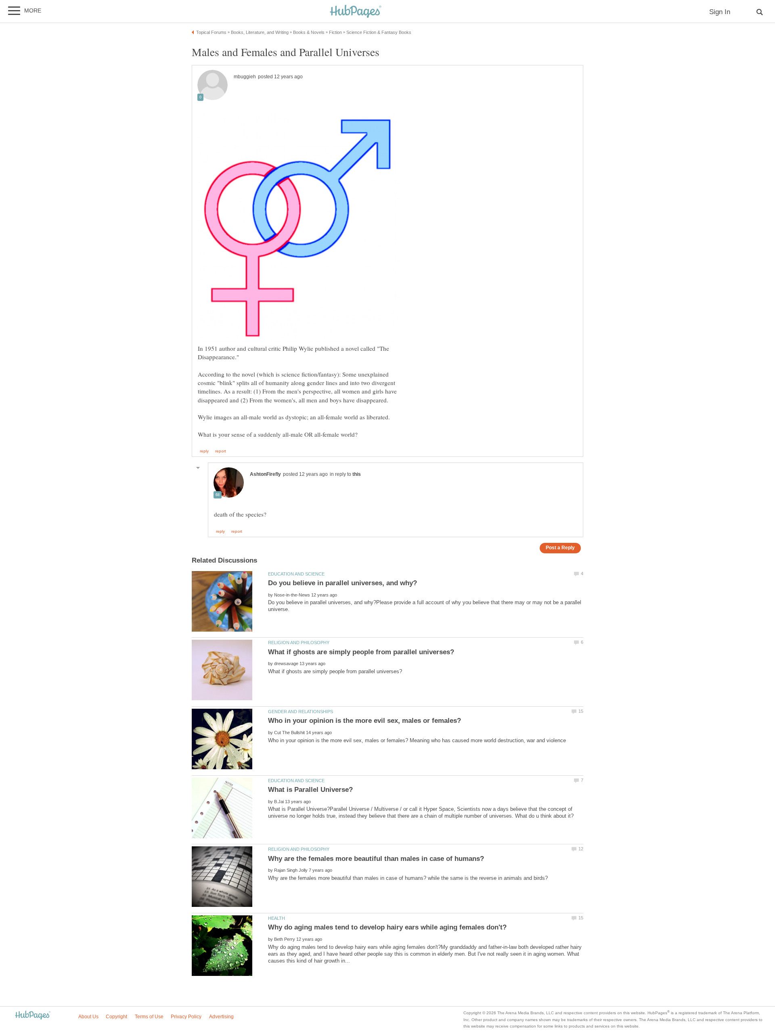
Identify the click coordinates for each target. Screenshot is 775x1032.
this (356, 474)
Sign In (719, 12)
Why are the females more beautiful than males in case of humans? (376, 858)
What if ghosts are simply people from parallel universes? (361, 652)
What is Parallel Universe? (310, 789)
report (220, 451)
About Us (88, 1016)
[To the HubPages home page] (32, 1016)
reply (204, 451)
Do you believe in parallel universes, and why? (342, 583)
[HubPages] (355, 12)
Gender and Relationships (300, 711)
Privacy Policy (186, 1016)
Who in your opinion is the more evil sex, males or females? (364, 720)
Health (276, 918)
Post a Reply (560, 547)
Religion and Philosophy (298, 642)
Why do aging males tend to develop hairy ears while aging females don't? (387, 927)
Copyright (116, 1016)
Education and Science (296, 573)
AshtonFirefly (265, 474)
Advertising (221, 1016)
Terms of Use (149, 1016)
